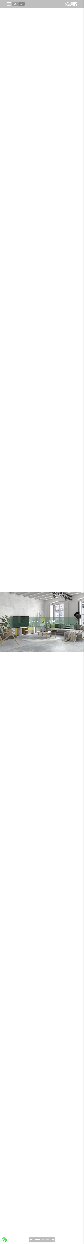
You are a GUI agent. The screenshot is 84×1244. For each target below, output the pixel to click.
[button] (47, 1239)
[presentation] (53, 1239)
